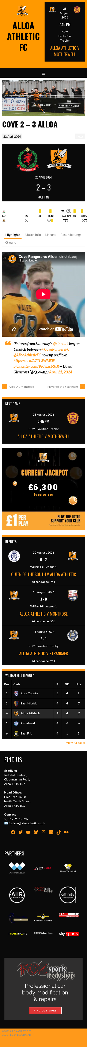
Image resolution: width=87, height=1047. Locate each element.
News (80, 136)
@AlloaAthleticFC (27, 355)
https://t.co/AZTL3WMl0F (34, 360)
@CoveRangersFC (55, 349)
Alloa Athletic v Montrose (44, 614)
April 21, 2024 (60, 372)
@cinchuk (60, 343)
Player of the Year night (65, 386)
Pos (7, 684)
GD (67, 684)
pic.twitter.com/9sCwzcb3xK (36, 366)
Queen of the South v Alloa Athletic (43, 574)
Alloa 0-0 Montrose (18, 386)
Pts (78, 684)
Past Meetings (71, 234)
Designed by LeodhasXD (16, 1034)
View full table (75, 742)
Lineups (50, 234)
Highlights (12, 234)
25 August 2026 (65, 13)
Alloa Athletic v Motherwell (64, 51)
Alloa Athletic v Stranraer (43, 653)
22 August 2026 (43, 552)
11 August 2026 (43, 631)
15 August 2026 (43, 592)
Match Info (33, 234)
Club (16, 684)
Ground (10, 242)
